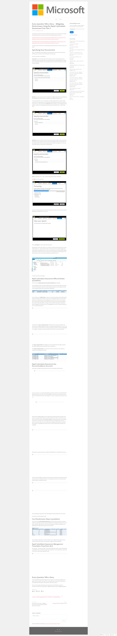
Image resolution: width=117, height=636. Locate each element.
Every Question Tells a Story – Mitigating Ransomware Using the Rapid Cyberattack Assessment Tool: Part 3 (76, 73)
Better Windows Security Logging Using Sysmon (77, 49)
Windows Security (57, 597)
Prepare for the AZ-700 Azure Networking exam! (77, 41)
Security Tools (51, 597)
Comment (63, 620)
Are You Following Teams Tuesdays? (75, 88)
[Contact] (59, 629)
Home (56, 19)
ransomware (41, 597)
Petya (38, 597)
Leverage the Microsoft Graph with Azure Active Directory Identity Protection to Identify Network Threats (77, 92)
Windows (58, 596)
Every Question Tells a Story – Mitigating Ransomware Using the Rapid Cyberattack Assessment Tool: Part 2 (76, 79)
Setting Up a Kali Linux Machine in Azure (76, 69)
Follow (72, 32)
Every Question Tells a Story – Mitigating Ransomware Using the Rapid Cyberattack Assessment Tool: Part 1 (76, 84)
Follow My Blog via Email (75, 23)
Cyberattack (38, 596)
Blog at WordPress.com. (58, 631)
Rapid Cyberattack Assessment (46, 596)
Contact (60, 19)
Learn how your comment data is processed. (52, 623)
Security (54, 596)
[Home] (57, 629)
